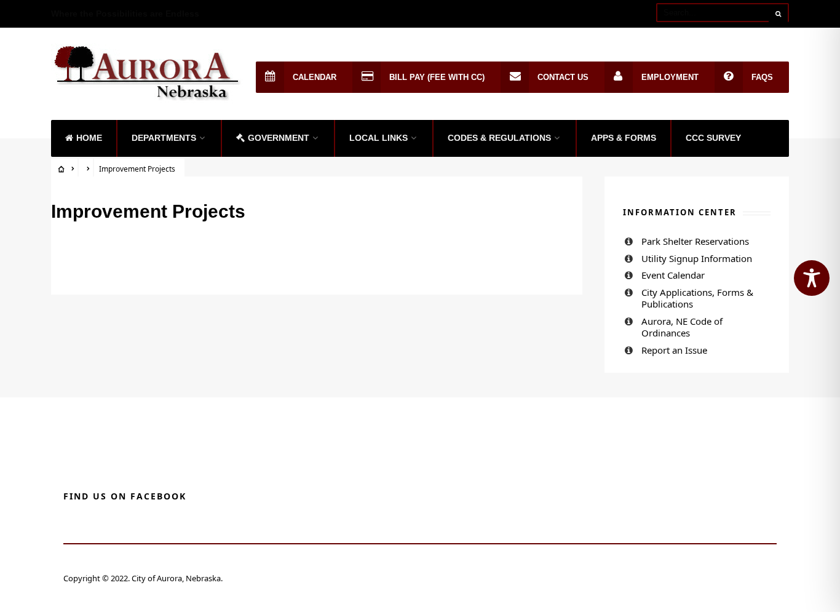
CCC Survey (713, 138)
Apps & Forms (623, 138)
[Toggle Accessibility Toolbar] (812, 278)
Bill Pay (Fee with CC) (437, 77)
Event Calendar (673, 275)
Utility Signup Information (696, 258)
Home (89, 138)
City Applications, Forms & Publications (697, 298)
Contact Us (562, 77)
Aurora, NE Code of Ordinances (682, 327)
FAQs (762, 77)
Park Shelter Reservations (695, 241)
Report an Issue (674, 350)
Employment (670, 77)
